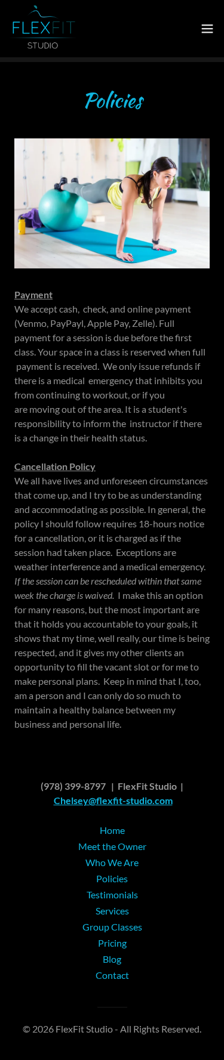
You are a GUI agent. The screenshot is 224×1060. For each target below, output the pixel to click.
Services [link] (112, 910)
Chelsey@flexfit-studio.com (113, 800)
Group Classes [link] (112, 926)
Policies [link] (112, 878)
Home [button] (112, 830)
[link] (43, 28)
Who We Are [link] (112, 862)
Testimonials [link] (112, 894)
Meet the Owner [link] (112, 846)
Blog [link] (112, 959)
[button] (207, 29)
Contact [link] (112, 975)
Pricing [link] (112, 942)
